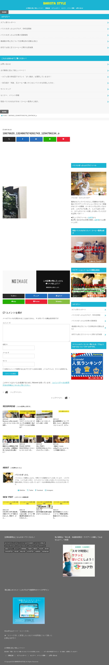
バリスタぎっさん (21, 475)
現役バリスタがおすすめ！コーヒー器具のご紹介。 (20, 101)
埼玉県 (41, 548)
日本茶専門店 (9, 551)
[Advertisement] (36, 164)
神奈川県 (22, 551)
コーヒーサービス (10, 546)
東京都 (16, 551)
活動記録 (47, 8)
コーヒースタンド (22, 546)
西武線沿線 (45, 551)
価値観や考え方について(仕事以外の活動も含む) (19, 41)
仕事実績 (23, 548)
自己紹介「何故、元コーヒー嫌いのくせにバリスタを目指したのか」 (28, 83)
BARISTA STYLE (54, 3)
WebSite (22, 490)
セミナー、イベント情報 (67, 8)
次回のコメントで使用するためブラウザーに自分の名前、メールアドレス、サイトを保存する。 (36, 369)
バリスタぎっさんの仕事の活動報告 (14, 35)
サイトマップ (6, 89)
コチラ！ (12, 638)
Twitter (31, 490)
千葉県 (30, 548)
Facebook (40, 490)
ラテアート (42, 546)
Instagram (50, 490)
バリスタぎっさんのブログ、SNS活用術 (16, 29)
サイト (5, 361)
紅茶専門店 (30, 551)
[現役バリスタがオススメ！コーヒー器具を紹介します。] (88, 262)
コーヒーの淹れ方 (40, 543)
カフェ (16, 543)
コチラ (90, 217)
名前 (5, 344)
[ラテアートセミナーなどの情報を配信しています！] (88, 296)
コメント (7, 323)
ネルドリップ (33, 546)
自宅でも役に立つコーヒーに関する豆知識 (17, 47)
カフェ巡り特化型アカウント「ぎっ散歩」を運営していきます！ (27, 77)
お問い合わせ (79, 8)
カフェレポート (56, 8)
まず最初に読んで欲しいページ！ (35, 8)
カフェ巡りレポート (8, 22)
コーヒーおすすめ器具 (26, 543)
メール (6, 352)
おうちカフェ (9, 543)
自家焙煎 (37, 551)
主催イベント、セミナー (12, 548)
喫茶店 (35, 548)
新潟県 (47, 548)
